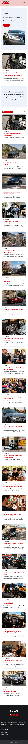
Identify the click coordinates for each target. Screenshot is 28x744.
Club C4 (14, 711)
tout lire (24, 111)
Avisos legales (4, 732)
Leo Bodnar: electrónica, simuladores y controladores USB (12, 75)
